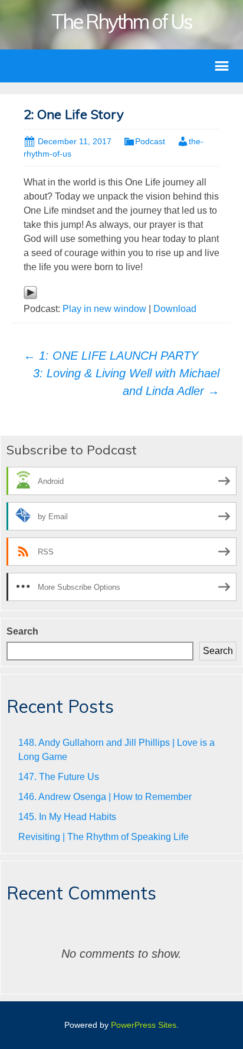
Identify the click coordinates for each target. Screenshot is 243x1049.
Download (174, 309)
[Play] (30, 292)
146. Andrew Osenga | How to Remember (105, 797)
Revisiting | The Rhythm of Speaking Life (103, 837)
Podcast (150, 141)
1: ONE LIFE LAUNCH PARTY (111, 355)
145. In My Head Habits (67, 817)
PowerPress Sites (143, 1025)
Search (22, 631)
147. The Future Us (58, 777)
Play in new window (104, 309)
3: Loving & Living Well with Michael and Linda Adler (126, 382)
